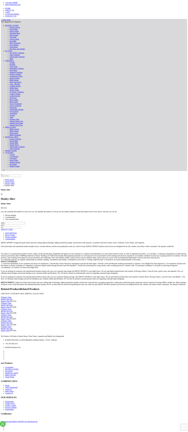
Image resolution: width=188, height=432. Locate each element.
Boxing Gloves (15, 27)
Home (7, 385)
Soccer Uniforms (15, 106)
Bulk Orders (9, 391)
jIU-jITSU (8, 51)
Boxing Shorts (14, 78)
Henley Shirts (14, 90)
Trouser (12, 115)
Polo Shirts (13, 70)
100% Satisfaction (11, 387)
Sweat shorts (14, 111)
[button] (11, 22)
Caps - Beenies (15, 84)
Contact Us (9, 393)
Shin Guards (14, 35)
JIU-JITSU (9, 371)
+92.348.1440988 (11, 3)
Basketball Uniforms (17, 68)
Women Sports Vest (16, 121)
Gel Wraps (13, 158)
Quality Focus (10, 404)
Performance (9, 409)
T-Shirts (12, 63)
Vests (11, 117)
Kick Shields (14, 45)
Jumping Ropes (15, 162)
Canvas (12, 154)
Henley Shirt (5, 301)
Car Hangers (14, 156)
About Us (8, 389)
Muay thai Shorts (15, 82)
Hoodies (12, 65)
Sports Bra (13, 108)
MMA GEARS (10, 127)
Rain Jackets (14, 100)
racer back (13, 98)
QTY (3, 225)
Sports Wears (9, 377)
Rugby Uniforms (15, 74)
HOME (7, 8)
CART (7, 12)
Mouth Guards (15, 166)
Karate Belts (14, 141)
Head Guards (14, 31)
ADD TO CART (7, 229)
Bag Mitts (13, 41)
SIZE (3, 223)
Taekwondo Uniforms (17, 57)
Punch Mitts (14, 29)
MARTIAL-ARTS (11, 137)
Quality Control (10, 405)
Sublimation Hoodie (16, 109)
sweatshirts (13, 113)
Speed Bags (14, 47)
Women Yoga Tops (16, 125)
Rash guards (14, 102)
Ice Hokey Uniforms (17, 92)
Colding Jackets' (15, 86)
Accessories (9, 153)
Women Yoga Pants (16, 123)
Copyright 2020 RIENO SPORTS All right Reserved (19, 422)
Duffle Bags (14, 88)
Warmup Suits (14, 119)
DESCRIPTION (11, 233)
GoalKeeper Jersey (16, 76)
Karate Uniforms (15, 139)
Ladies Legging (15, 94)
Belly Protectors (15, 43)
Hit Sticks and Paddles (17, 49)
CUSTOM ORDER (12, 14)
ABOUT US (9, 10)
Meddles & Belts (11, 151)
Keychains (13, 164)
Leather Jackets (15, 96)
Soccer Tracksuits (16, 104)
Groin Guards (14, 39)
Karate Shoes (14, 145)
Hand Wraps (14, 160)
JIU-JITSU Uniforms (17, 53)
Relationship (9, 402)
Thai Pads (13, 37)
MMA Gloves (14, 129)
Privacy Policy (10, 235)
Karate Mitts (14, 143)
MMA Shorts (14, 80)
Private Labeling (11, 237)
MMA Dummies (15, 135)
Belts (11, 59)
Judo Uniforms (15, 55)
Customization (10, 239)
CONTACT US (10, 16)
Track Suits (13, 66)
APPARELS (9, 61)
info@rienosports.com (12, 5)
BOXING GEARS (11, 25)
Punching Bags (15, 33)
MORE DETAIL (7, 299)
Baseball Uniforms (16, 72)
